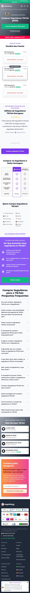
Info (25, 52)
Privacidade (5, 576)
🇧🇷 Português (20, 566)
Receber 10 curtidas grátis (15, 491)
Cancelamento (6, 579)
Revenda (19, 551)
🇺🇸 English (19, 570)
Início (3, 545)
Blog (17, 548)
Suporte (3, 566)
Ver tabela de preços (15, 30)
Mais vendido (5, 557)
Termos (3, 570)
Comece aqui (4, 9)
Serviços (11, 9)
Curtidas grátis (6, 554)
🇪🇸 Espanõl (19, 573)
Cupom (3, 551)
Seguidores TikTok (23, 9)
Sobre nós (4, 573)
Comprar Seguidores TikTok (15, 151)
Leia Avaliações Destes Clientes (15, 233)
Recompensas (20, 559)
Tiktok (15, 9)
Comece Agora (15, 280)
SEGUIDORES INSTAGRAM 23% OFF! (15, 1)
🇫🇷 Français (19, 576)
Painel (18, 545)
